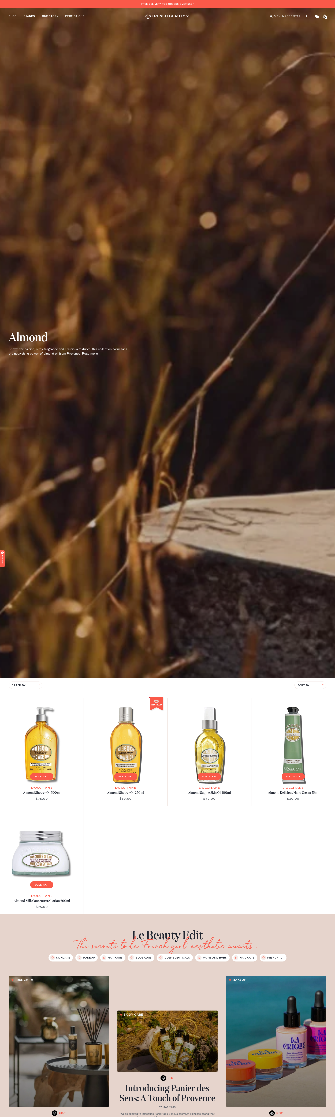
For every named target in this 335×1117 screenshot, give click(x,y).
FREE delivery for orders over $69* (167, 3)
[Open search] (307, 16)
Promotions (74, 16)
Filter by (18, 685)
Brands (29, 16)
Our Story (50, 16)
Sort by (303, 685)
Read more (90, 353)
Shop (13, 16)
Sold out (42, 776)
